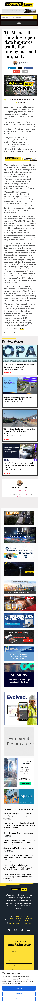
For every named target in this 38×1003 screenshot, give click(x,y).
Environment (24, 99)
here (22, 329)
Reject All (19, 999)
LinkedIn (19, 496)
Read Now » (7, 373)
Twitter (27, 494)
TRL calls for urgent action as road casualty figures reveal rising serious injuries (19, 465)
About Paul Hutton (20, 490)
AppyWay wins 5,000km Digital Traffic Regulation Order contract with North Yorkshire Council (19, 825)
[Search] (35, 17)
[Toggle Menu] (19, 22)
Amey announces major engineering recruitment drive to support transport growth (19, 857)
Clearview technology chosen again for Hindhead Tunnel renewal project (19, 841)
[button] (12, 68)
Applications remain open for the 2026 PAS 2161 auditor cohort (19, 398)
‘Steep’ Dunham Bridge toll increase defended (18, 834)
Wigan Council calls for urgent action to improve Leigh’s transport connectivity (19, 431)
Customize (19, 993)
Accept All (19, 988)
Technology (26, 101)
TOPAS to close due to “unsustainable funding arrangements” (19, 366)
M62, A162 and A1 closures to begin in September (18, 849)
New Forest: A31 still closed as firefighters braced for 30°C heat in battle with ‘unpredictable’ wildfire (17, 867)
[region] (19, 986)
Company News (15, 99)
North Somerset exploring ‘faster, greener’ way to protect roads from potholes (17, 876)
